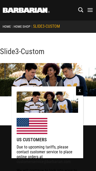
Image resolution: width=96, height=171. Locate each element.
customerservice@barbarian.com (44, 161)
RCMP (4, 101)
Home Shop (22, 26)
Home (7, 26)
